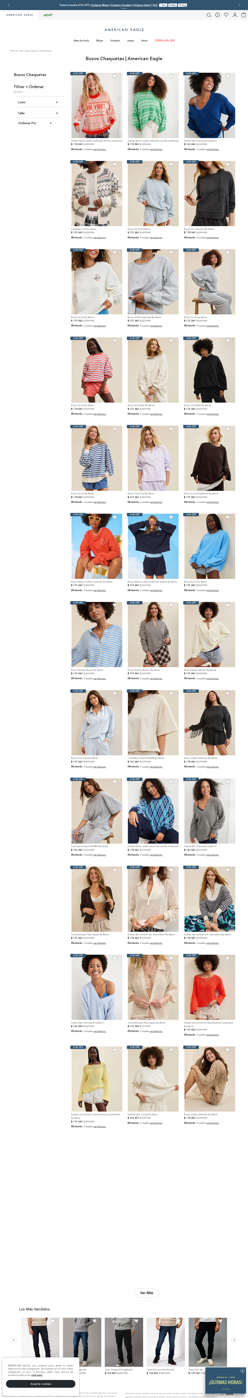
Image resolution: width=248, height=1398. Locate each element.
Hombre (115, 40)
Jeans (130, 40)
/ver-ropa (24, 50)
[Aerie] (48, 15)
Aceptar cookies (40, 1384)
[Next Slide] (239, 5)
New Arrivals (81, 40)
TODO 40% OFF (165, 40)
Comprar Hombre (146, 5)
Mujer (99, 40)
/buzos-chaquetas (41, 50)
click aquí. (37, 1374)
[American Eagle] (19, 15)
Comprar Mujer (125, 5)
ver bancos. (99, 149)
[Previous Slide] (9, 5)
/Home (14, 50)
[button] (121, 8)
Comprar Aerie (167, 5)
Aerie (144, 40)
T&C (180, 5)
